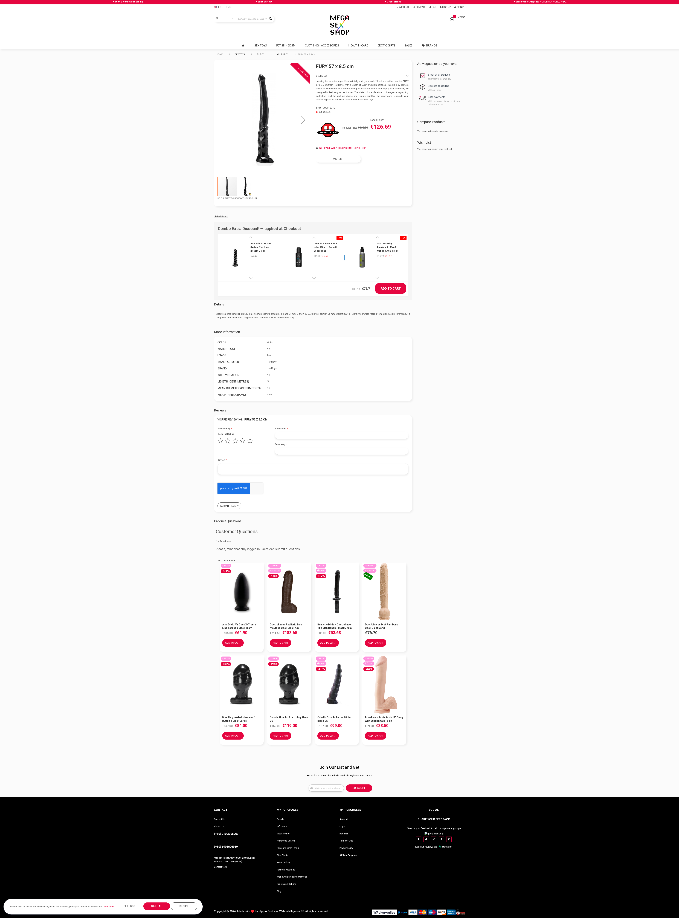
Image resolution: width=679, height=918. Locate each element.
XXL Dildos (282, 54)
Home (220, 54)
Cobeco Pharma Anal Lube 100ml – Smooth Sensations (326, 247)
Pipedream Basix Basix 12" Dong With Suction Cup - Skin (384, 719)
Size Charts (282, 855)
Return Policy (283, 862)
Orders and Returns (286, 884)
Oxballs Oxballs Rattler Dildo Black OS (334, 719)
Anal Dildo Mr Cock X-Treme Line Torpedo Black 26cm (239, 626)
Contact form (220, 867)
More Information (227, 332)
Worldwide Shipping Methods (292, 876)
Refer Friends (221, 216)
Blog (279, 891)
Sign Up (446, 7)
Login (342, 826)
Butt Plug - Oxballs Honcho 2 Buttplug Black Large (239, 719)
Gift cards (282, 826)
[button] (303, 119)
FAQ (434, 7)
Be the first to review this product (237, 198)
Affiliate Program (348, 855)
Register (344, 833)
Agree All (156, 906)
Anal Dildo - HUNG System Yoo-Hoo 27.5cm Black (260, 247)
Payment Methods (286, 869)
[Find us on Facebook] (418, 839)
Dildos (260, 54)
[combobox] (244, 18)
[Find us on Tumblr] (441, 839)
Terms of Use (346, 840)
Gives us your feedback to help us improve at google (434, 828)
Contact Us (219, 819)
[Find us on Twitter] (426, 839)
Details (219, 304)
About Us (219, 826)
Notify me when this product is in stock (342, 148)
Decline (184, 906)
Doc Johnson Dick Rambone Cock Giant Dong (381, 626)
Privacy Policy (346, 848)
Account (344, 819)
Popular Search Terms (288, 848)
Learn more (108, 906)
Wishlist (404, 7)
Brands (280, 819)
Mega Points (283, 833)
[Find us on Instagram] (433, 839)
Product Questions (228, 521)
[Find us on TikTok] (449, 839)
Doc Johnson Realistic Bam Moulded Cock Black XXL (286, 626)
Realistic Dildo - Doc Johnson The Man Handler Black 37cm (334, 626)
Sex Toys (240, 54)
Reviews (220, 410)
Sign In (461, 7)
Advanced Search (286, 840)
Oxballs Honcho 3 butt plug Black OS (289, 719)
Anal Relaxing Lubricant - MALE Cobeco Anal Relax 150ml (387, 247)
